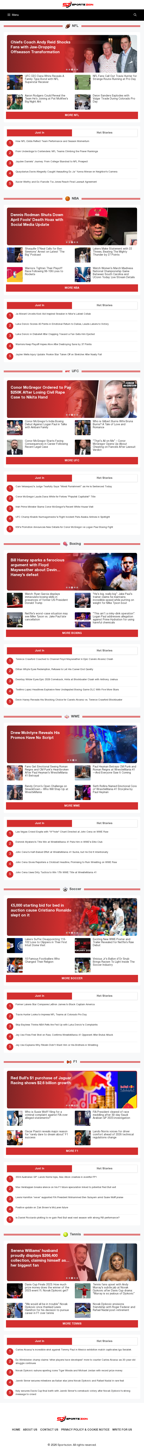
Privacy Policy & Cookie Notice (85, 1430)
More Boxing (72, 633)
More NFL (72, 115)
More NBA (72, 288)
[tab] (67, 69)
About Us (30, 1430)
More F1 (72, 1151)
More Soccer (72, 978)
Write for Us (122, 1430)
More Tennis (72, 1324)
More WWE (72, 806)
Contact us (49, 1430)
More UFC (72, 460)
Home (16, 1430)
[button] (135, 15)
